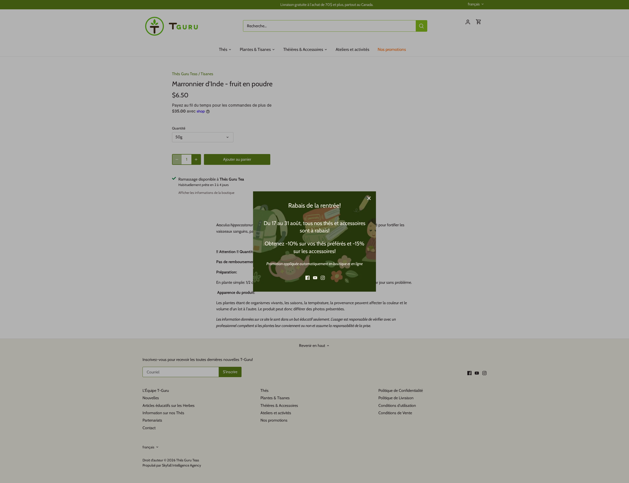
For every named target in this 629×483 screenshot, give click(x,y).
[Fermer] (369, 198)
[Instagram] (323, 278)
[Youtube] (315, 278)
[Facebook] (307, 278)
